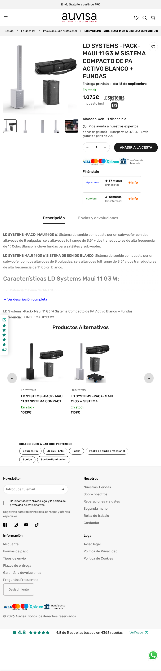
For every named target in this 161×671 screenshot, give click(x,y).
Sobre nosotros (95, 494)
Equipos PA (28, 30)
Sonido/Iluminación (53, 459)
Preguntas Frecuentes (20, 580)
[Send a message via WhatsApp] (153, 655)
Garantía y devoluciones (22, 573)
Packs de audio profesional (60, 30)
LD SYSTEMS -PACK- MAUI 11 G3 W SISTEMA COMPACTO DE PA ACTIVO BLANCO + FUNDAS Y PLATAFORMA (92, 399)
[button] (144, 17)
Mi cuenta (11, 544)
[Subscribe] (63, 489)
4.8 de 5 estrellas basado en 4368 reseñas (89, 633)
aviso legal (40, 501)
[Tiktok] (37, 525)
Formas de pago (15, 551)
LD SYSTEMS (55, 450)
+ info (133, 182)
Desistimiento (19, 589)
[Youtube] (26, 525)
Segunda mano (96, 508)
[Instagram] (16, 525)
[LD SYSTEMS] (93, 106)
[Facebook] (5, 525)
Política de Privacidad (101, 551)
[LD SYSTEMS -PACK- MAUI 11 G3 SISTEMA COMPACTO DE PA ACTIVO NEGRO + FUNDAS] (42, 362)
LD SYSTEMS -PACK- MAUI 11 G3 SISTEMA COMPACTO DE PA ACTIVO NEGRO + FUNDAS (42, 399)
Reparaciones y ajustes (102, 501)
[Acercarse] (69, 49)
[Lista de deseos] (136, 17)
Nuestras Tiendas (97, 487)
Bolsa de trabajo (96, 516)
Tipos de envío (14, 558)
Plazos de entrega (17, 565)
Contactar (91, 523)
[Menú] (5, 17)
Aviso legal (92, 544)
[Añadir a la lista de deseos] (153, 46)
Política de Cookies (98, 558)
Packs (76, 450)
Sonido (9, 30)
